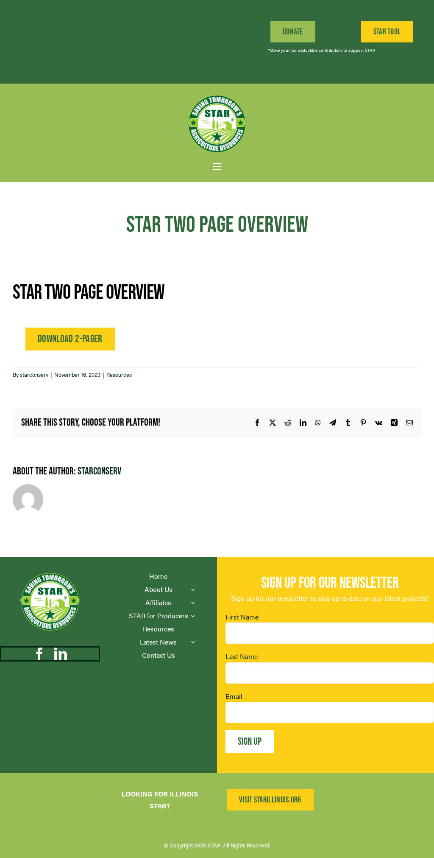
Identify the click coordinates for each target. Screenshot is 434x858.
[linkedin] (60, 654)
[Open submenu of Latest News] (193, 642)
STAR (213, 845)
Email (233, 696)
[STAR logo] (217, 95)
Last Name (241, 656)
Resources (119, 374)
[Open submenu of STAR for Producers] (193, 615)
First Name (242, 617)
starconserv (34, 374)
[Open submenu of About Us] (193, 589)
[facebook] (39, 654)
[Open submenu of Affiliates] (193, 602)
